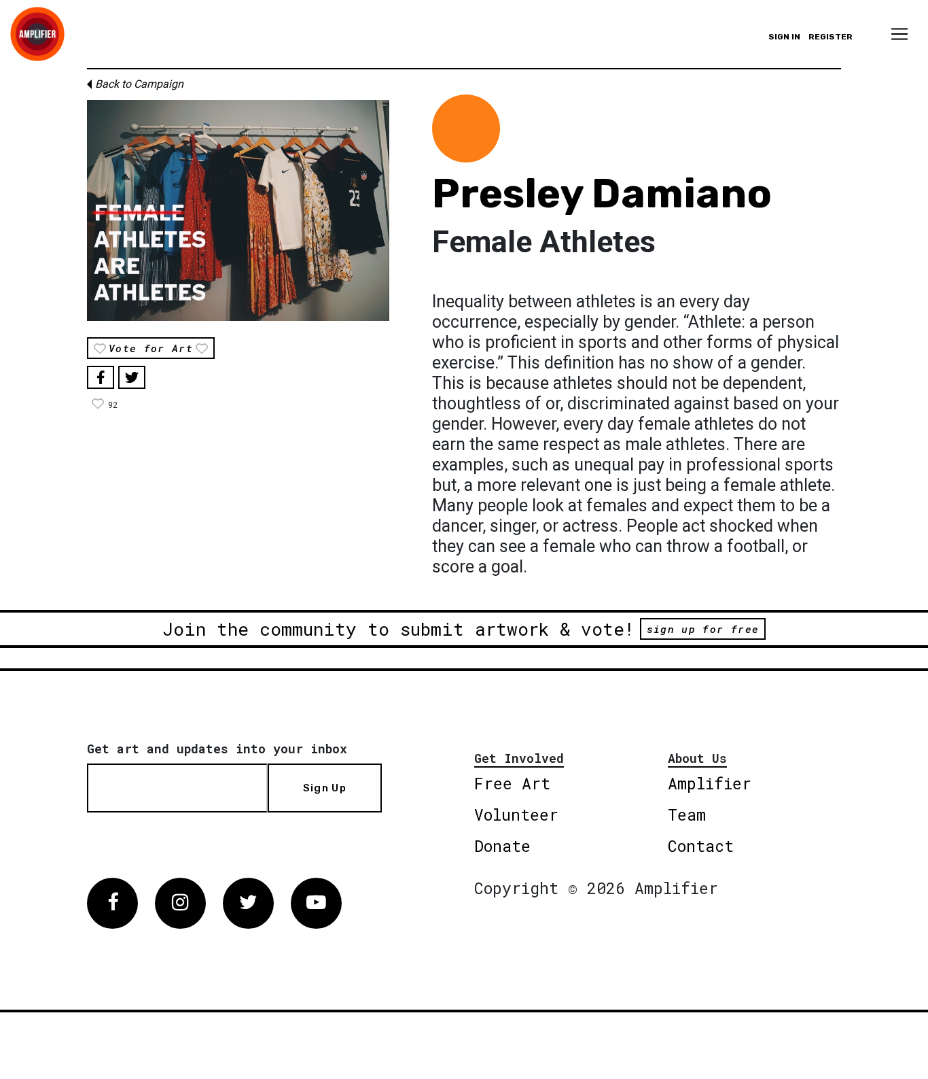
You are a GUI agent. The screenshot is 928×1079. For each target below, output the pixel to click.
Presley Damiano (602, 193)
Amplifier (709, 783)
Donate (502, 846)
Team (687, 814)
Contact (701, 846)
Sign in (784, 36)
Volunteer (516, 814)
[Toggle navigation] (899, 34)
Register (830, 36)
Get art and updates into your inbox (217, 748)
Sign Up (324, 788)
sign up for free (703, 629)
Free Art (512, 783)
